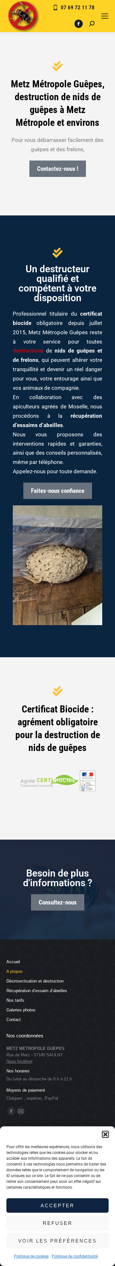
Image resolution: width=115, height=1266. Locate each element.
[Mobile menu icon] (105, 16)
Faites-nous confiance (57, 490)
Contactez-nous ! (57, 168)
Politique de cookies (31, 1256)
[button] (105, 1134)
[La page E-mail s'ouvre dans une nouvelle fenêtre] (21, 1111)
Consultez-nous (58, 902)
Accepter (57, 1205)
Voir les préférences (57, 1241)
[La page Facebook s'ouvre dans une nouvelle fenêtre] (78, 24)
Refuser (58, 1223)
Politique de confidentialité (75, 1256)
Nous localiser (19, 1061)
